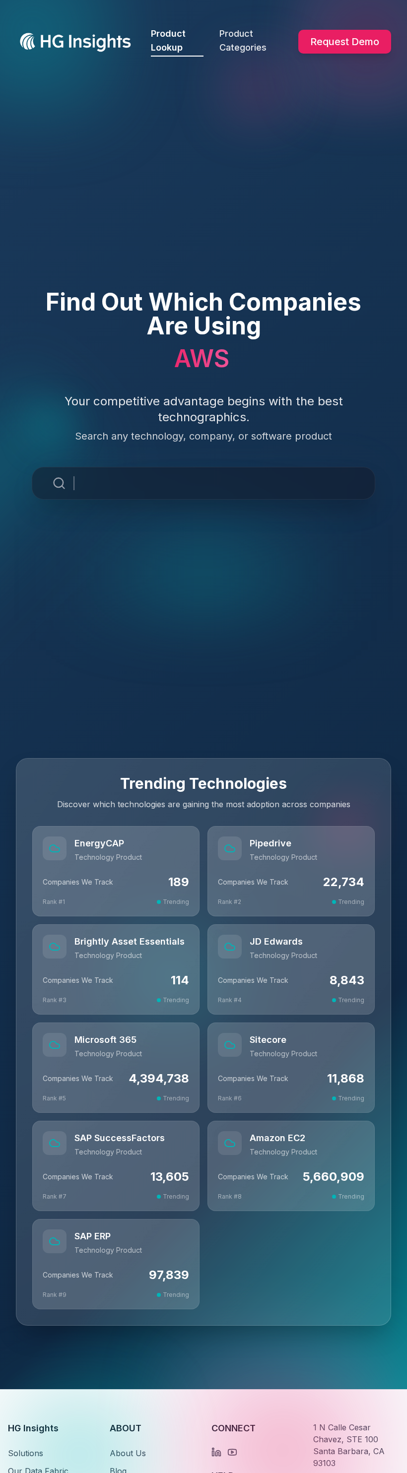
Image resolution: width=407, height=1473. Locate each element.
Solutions (25, 1453)
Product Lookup (168, 40)
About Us (128, 1453)
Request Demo (344, 42)
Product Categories (243, 40)
